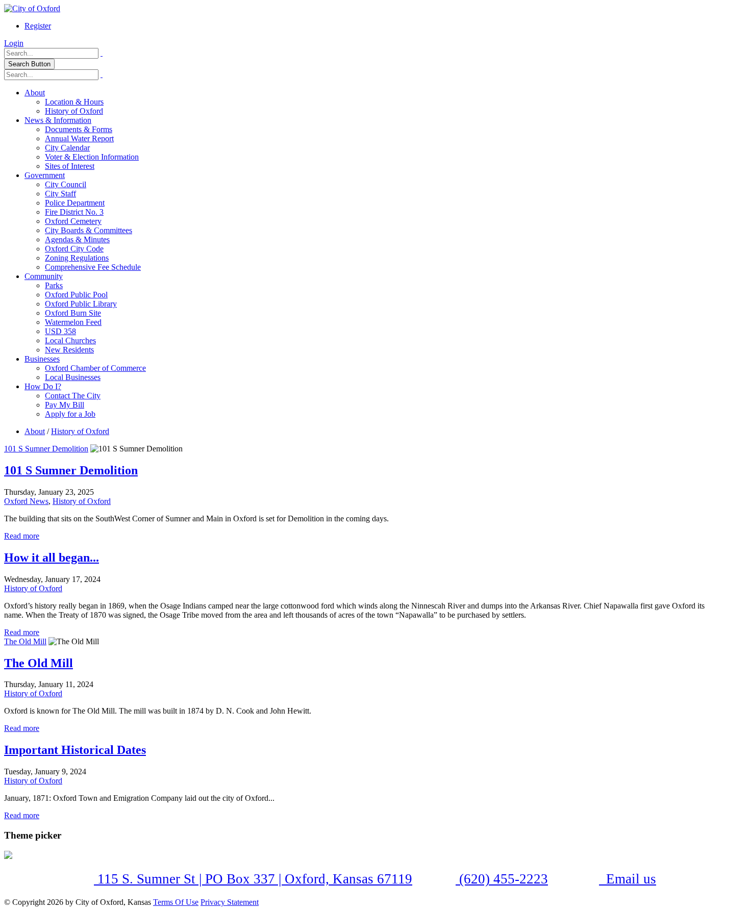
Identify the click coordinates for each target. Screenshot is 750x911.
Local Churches (70, 340)
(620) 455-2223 (502, 879)
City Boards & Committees (88, 230)
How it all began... (51, 557)
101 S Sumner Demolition (46, 448)
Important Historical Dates (75, 749)
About (34, 92)
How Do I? (42, 386)
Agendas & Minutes (77, 239)
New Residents (69, 349)
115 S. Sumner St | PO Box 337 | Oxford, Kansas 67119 (253, 879)
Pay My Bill (64, 404)
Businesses (42, 359)
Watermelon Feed (73, 322)
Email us (629, 879)
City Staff (60, 193)
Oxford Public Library (81, 303)
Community (43, 276)
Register (37, 25)
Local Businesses (73, 377)
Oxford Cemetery (73, 221)
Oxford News (26, 501)
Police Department (75, 202)
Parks (54, 285)
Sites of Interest (69, 166)
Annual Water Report (79, 138)
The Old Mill (25, 641)
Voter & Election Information (92, 157)
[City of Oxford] (32, 8)
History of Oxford (74, 111)
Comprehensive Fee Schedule (93, 267)
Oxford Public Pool (76, 294)
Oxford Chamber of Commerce (95, 368)
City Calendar (67, 147)
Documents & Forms (78, 129)
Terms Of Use (175, 902)
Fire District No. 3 (74, 212)
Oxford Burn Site (73, 313)
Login (13, 43)
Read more (21, 536)
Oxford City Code (74, 248)
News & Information (57, 120)
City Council (65, 184)
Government (44, 175)
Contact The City (73, 395)
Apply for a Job (70, 414)
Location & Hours (74, 101)
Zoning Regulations (77, 258)
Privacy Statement (230, 902)
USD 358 (60, 331)
